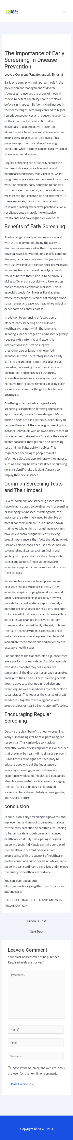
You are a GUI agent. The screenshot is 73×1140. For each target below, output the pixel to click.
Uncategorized (40, 74)
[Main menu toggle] (64, 11)
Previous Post (36, 921)
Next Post (36, 931)
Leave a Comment (16, 74)
